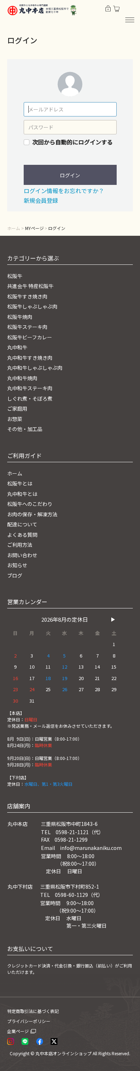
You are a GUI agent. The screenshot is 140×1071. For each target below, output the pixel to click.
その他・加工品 (24, 428)
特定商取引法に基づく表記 (33, 1011)
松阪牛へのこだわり (29, 503)
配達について (22, 524)
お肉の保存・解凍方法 (32, 514)
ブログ (14, 575)
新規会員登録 (41, 200)
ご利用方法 (19, 544)
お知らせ (17, 565)
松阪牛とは (19, 483)
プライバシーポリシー (28, 1021)
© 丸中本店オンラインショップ (61, 1053)
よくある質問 (22, 534)
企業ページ (18, 1031)
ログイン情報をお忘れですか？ (64, 190)
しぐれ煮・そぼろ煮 (29, 398)
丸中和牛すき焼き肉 (29, 357)
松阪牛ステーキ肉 (27, 326)
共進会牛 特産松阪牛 (30, 286)
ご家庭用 (17, 408)
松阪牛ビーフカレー (29, 337)
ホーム (13, 228)
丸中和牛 (17, 347)
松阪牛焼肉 (19, 316)
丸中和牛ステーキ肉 (29, 388)
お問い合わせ (22, 555)
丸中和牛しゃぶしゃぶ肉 (34, 367)
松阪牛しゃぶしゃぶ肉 (32, 306)
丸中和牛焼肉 (22, 378)
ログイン (70, 175)
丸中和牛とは (22, 493)
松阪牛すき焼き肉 (27, 296)
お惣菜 (14, 418)
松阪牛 (14, 275)
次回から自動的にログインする (72, 142)
